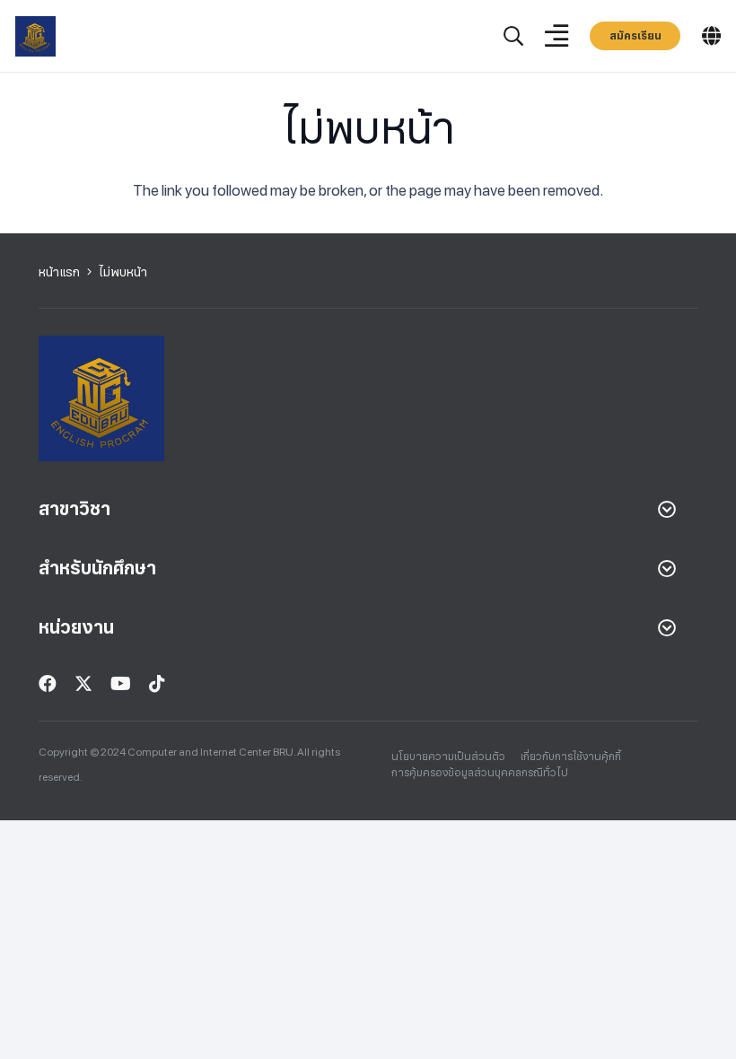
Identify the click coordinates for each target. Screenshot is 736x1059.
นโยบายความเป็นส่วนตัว (448, 756)
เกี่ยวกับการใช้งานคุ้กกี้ (571, 756)
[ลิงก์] (35, 36)
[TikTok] (157, 684)
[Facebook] (48, 684)
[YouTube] (120, 684)
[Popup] (513, 36)
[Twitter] (83, 684)
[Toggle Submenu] (666, 508)
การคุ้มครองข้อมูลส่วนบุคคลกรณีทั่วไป (479, 772)
